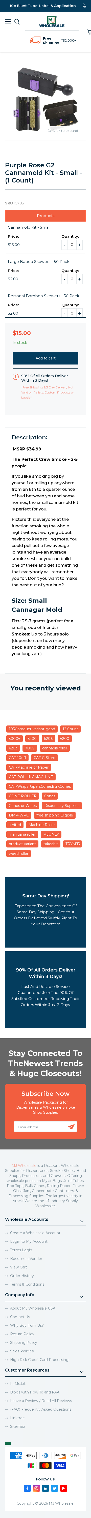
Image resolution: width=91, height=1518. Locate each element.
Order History (22, 1275)
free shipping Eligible (54, 815)
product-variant (22, 844)
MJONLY (51, 834)
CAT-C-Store (44, 757)
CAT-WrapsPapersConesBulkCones (40, 786)
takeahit (50, 844)
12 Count (70, 729)
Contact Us (20, 1317)
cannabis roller (54, 748)
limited (15, 825)
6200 (64, 738)
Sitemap (17, 1426)
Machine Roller (42, 825)
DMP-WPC (19, 815)
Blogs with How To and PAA (34, 1392)
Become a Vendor (26, 1258)
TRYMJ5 (72, 844)
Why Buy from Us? (27, 1325)
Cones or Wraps (23, 805)
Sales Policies (22, 1351)
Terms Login (21, 1250)
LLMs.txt (18, 1383)
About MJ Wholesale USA (32, 1308)
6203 (13, 748)
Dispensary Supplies (61, 805)
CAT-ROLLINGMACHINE (31, 777)
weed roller (18, 853)
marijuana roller (22, 834)
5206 (48, 738)
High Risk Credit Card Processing (39, 1359)
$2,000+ (69, 40)
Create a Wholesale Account (35, 1233)
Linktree (17, 1418)
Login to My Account (29, 1241)
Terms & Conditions (27, 1284)
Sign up (71, 1126)
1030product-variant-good (32, 729)
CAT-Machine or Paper (29, 767)
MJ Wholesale (24, 1165)
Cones (49, 796)
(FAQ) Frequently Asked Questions (40, 1409)
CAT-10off (17, 757)
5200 (32, 738)
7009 (30, 748)
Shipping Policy (23, 1342)
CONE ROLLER (23, 796)
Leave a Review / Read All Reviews (41, 1401)
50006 (14, 738)
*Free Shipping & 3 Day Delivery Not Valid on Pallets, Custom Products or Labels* (47, 392)
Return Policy (22, 1334)
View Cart (18, 1267)
